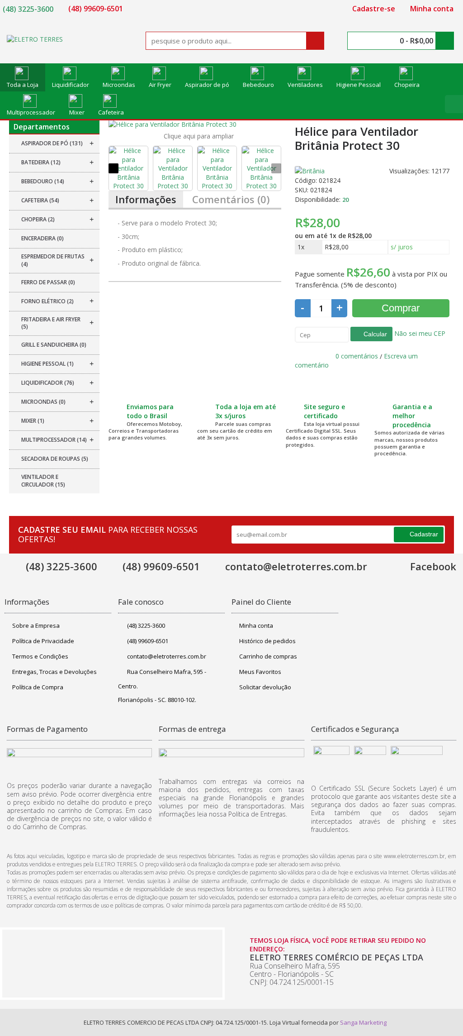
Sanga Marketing (363, 1022)
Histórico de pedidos (267, 641)
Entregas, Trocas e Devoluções (54, 672)
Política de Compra (37, 687)
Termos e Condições (40, 656)
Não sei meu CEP (418, 333)
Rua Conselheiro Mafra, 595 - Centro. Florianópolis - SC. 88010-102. (162, 686)
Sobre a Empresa (36, 625)
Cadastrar (424, 534)
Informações (145, 199)
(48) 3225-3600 (146, 625)
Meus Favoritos (260, 672)
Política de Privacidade (43, 641)
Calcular (374, 334)
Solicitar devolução (265, 687)
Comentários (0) (230, 199)
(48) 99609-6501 (147, 641)
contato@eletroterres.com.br (166, 656)
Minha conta (256, 625)
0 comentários (356, 356)
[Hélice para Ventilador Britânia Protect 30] (195, 124)
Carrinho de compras (268, 656)
